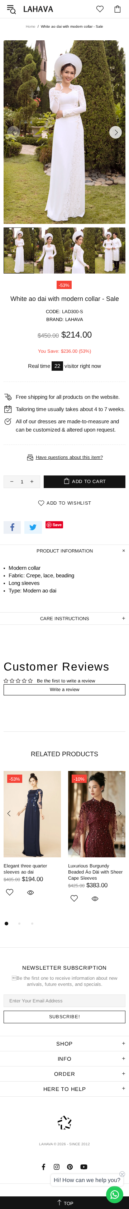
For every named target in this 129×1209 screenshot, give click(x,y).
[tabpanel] (32, 842)
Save (57, 524)
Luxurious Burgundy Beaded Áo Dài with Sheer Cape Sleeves (95, 872)
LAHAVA (38, 9)
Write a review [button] (64, 689)
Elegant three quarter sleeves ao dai (25, 869)
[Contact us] (114, 1194)
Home (30, 26)
